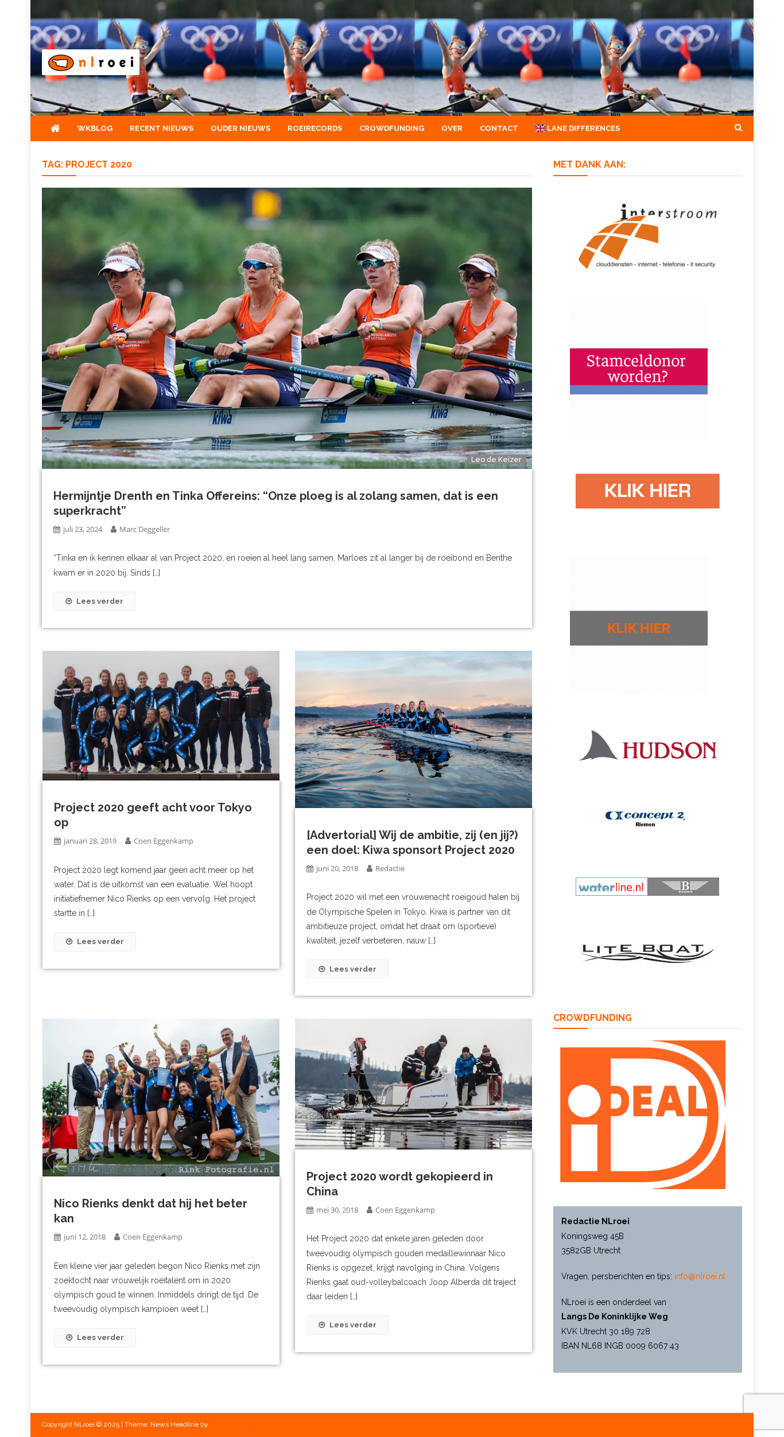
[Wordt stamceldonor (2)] (639, 370)
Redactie (390, 868)
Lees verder (99, 601)
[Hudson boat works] (647, 743)
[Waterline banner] (647, 886)
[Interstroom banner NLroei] (648, 235)
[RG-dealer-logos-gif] (648, 490)
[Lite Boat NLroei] (647, 953)
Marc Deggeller (144, 529)
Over (452, 128)
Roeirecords (315, 128)
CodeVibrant (229, 1424)
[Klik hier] (639, 623)
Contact (499, 128)
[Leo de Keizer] (287, 327)
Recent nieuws (161, 128)
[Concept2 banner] (647, 819)
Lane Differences (582, 128)
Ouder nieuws (240, 128)
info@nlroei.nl (699, 1276)
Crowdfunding (391, 128)
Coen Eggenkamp (163, 841)
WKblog (94, 128)
